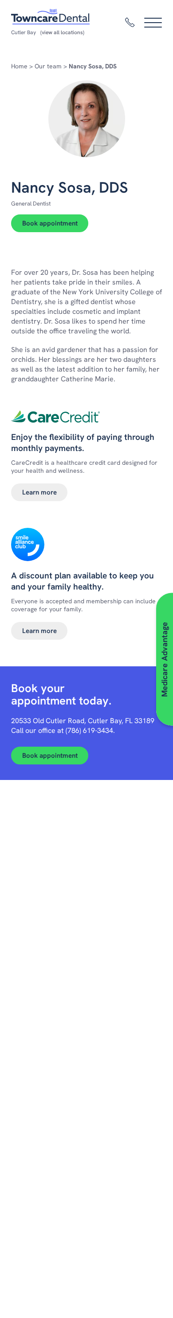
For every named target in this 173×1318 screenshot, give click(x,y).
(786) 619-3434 (89, 730)
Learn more (39, 492)
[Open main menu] (153, 23)
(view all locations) (62, 32)
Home (19, 66)
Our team (48, 66)
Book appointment (50, 223)
